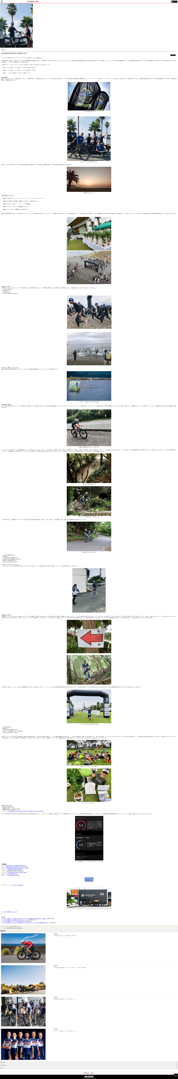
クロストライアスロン (16, 928)
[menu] (176, 1075)
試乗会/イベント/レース (17, 926)
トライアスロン (11, 926)
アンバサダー (8, 928)
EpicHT (21, 928)
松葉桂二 (11, 928)
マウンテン (6, 926)
